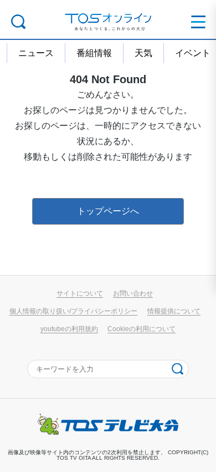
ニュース (36, 53)
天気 (143, 53)
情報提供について (173, 310)
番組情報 (94, 53)
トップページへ (108, 211)
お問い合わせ (133, 293)
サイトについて (79, 293)
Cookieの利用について (141, 328)
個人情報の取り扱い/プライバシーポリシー (73, 310)
